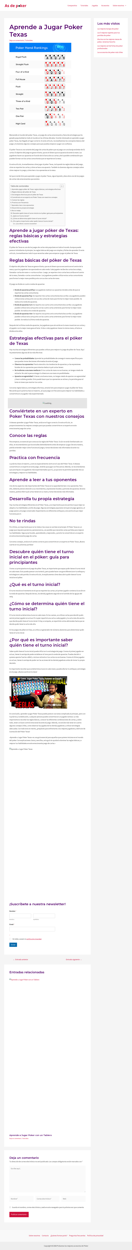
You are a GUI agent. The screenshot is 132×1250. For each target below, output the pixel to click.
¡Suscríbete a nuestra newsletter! (26, 224)
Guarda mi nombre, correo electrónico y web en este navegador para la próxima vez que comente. (48, 1207)
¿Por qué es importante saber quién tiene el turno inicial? (33, 221)
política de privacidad (34, 939)
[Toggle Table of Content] (60, 186)
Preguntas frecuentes (77, 1235)
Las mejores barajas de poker (108, 29)
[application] (125, 5)
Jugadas (95, 5)
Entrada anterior (20, 959)
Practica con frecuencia (20, 202)
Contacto (45, 1235)
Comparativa (72, 5)
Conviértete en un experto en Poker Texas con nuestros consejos (34, 197)
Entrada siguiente (74, 959)
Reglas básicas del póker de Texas (24, 192)
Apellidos (36, 919)
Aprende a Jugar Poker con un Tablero (30, 1135)
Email (12, 924)
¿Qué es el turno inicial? (21, 216)
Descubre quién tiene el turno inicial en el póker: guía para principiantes (38, 213)
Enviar (13, 945)
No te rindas (16, 210)
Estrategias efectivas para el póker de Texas (27, 195)
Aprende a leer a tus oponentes (23, 205)
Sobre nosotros (118, 5)
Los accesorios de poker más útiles (110, 52)
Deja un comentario (16, 40)
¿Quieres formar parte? (58, 1235)
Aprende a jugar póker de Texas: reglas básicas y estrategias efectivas (36, 189)
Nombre (11, 919)
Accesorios (105, 5)
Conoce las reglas (18, 200)
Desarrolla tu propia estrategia (23, 208)
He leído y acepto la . (27, 939)
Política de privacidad (95, 1235)
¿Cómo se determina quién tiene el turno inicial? (30, 218)
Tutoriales (84, 5)
